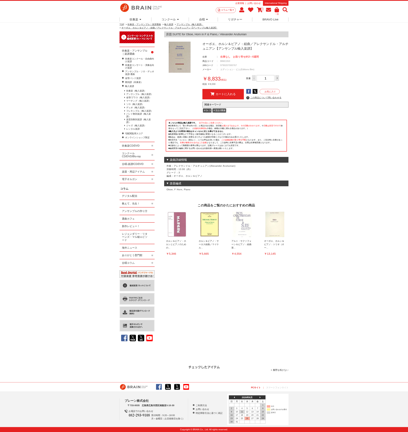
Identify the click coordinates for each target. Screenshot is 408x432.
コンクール (168, 19)
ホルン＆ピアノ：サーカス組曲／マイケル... (209, 244)
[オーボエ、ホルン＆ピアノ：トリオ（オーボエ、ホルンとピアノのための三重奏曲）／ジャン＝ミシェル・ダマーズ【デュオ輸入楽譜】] (275, 224)
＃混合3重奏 (219, 110)
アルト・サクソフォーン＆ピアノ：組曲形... (241, 244)
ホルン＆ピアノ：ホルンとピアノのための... (176, 244)
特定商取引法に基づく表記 (209, 413)
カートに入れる (226, 94)
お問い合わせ (254, 3)
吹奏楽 (134, 19)
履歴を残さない (280, 370)
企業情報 (239, 3)
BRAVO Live (270, 19)
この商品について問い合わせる (264, 97)
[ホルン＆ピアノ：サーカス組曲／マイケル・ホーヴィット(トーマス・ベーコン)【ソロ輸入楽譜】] (209, 224)
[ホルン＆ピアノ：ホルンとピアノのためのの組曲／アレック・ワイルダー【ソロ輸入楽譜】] (177, 224)
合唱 (202, 19)
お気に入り (270, 91)
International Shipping (276, 3)
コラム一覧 (226, 10)
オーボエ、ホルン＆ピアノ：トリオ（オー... (274, 244)
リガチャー (235, 19)
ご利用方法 (201, 405)
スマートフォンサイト (277, 387)
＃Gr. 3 (207, 110)
